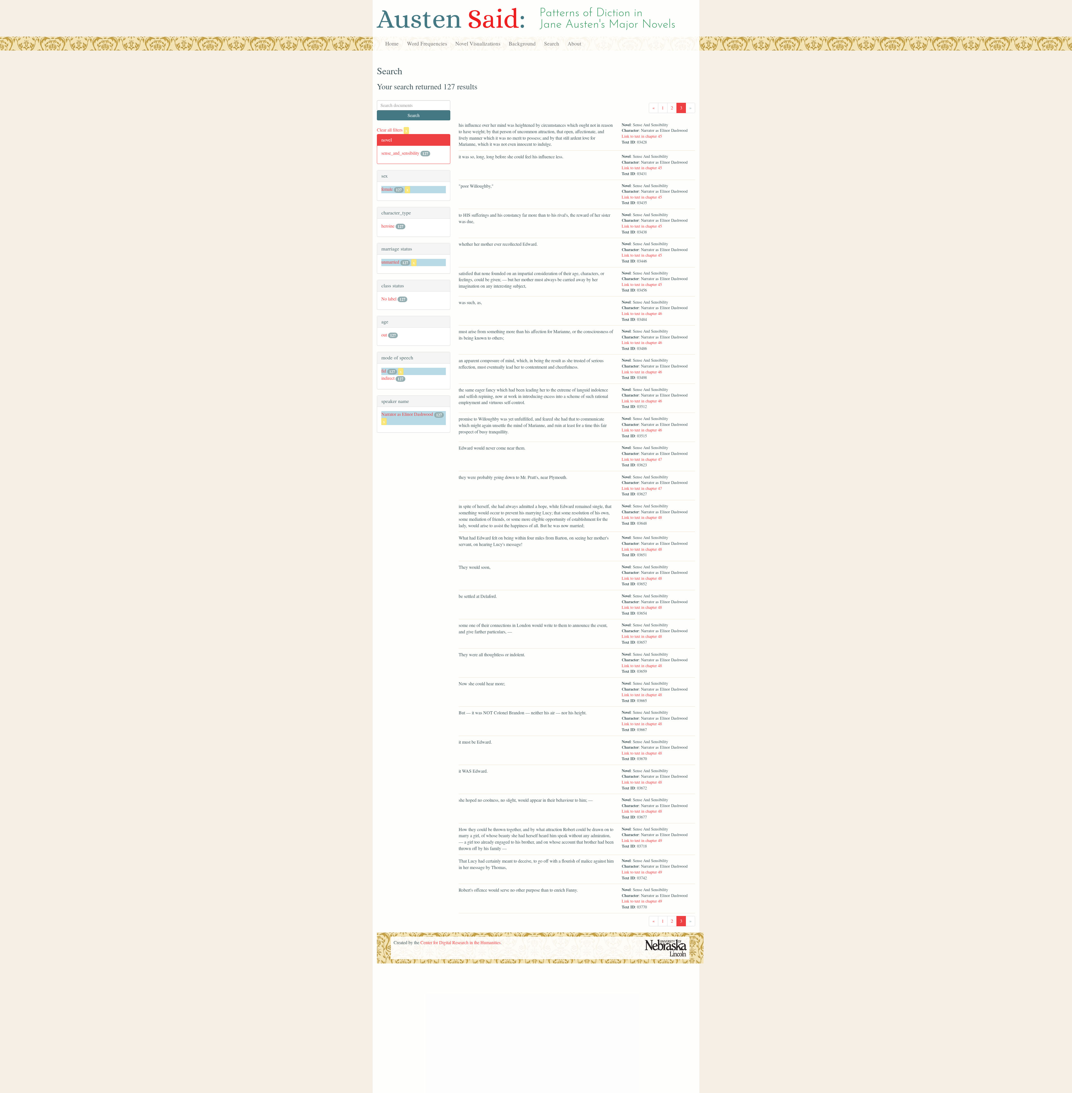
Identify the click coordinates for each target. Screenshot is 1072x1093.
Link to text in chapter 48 (642, 517)
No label (388, 299)
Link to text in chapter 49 (642, 840)
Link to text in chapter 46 (642, 313)
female (387, 189)
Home (392, 43)
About (574, 43)
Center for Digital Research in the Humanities (460, 942)
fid (383, 371)
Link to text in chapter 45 (642, 136)
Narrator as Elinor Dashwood (407, 414)
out (384, 335)
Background (522, 43)
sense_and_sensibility (400, 153)
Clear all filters (392, 130)
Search (551, 43)
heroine (387, 226)
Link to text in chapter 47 (642, 459)
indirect (387, 378)
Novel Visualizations (477, 43)
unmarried (390, 262)
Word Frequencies (427, 43)
